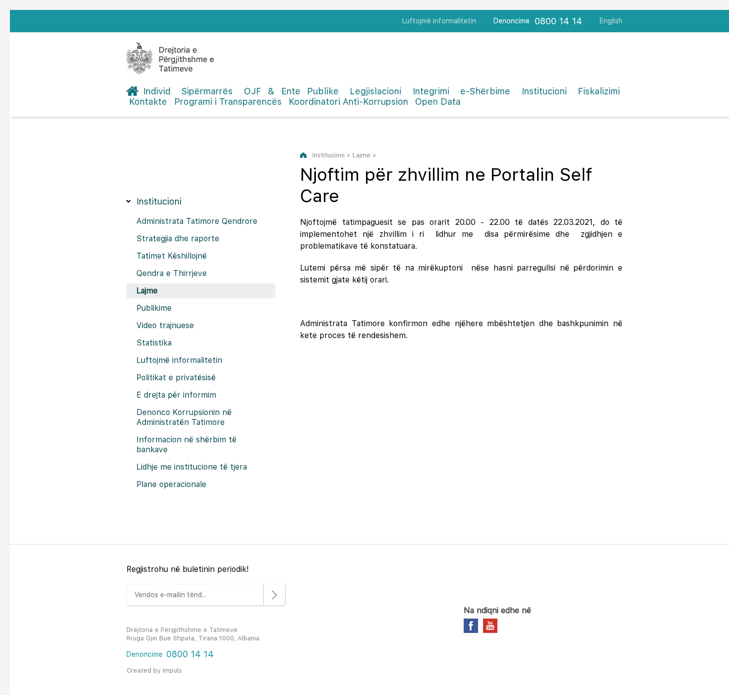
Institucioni (544, 91)
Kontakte (148, 101)
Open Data (438, 101)
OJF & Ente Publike (291, 91)
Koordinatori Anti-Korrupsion (348, 101)
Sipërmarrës (207, 91)
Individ (157, 91)
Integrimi (431, 91)
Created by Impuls (154, 670)
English (611, 21)
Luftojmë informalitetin (439, 21)
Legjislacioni (375, 91)
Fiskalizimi (599, 91)
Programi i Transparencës (228, 101)
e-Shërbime (485, 91)
